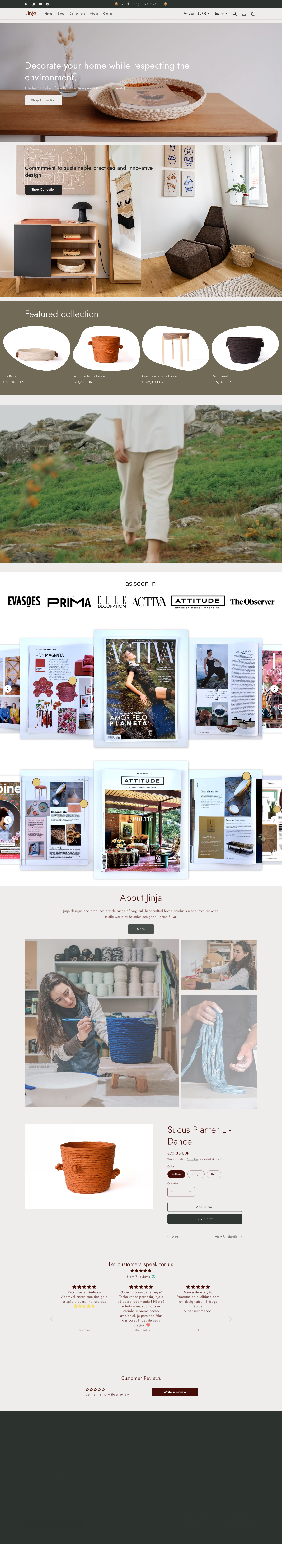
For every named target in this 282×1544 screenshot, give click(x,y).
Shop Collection (43, 100)
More (141, 928)
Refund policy (75, 1535)
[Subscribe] (96, 1483)
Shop (28, 1437)
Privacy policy (95, 1535)
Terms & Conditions (116, 1444)
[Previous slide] (8, 689)
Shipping (192, 1159)
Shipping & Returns (116, 1437)
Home (29, 1429)
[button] (234, 13)
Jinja (38, 1535)
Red (214, 1174)
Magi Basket (220, 376)
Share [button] (175, 1237)
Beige (196, 1174)
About (29, 1451)
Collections (32, 1444)
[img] (141, 1270)
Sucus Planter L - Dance (89, 376)
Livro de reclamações (117, 1458)
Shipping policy (139, 1535)
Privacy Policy (112, 1451)
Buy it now (205, 1218)
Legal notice (185, 1535)
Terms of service (117, 1535)
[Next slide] (274, 689)
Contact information (163, 1535)
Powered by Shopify (52, 1535)
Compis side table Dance (159, 376)
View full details (226, 1237)
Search (107, 1429)
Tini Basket (10, 376)
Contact (30, 1458)
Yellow (176, 1174)
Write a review (174, 1392)
